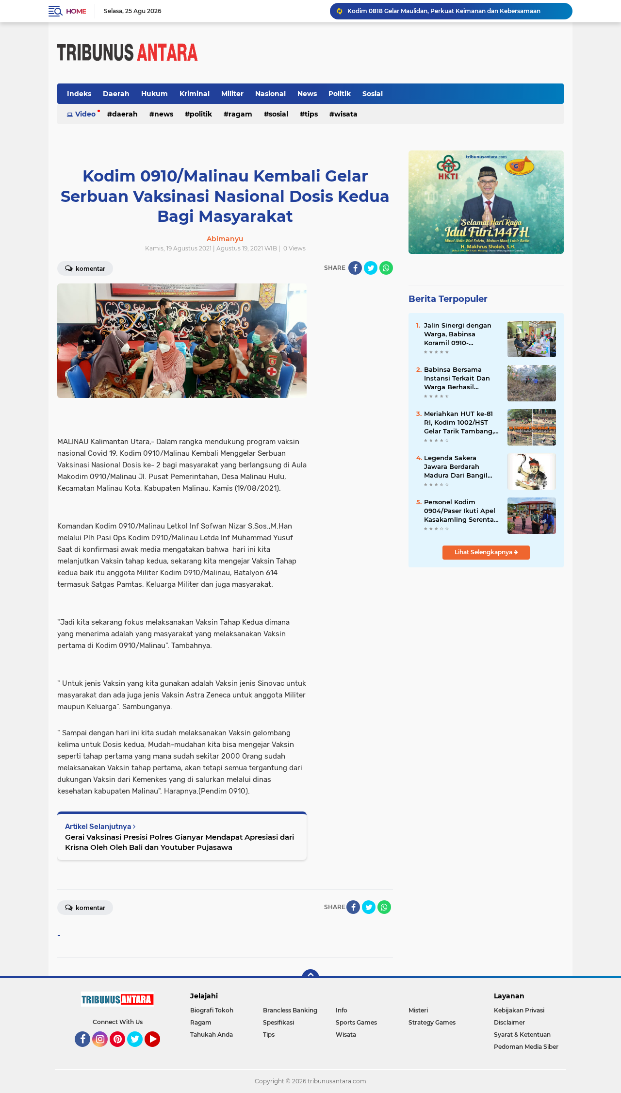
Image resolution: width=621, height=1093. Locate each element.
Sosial (372, 93)
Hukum (154, 93)
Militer (232, 93)
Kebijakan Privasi (519, 1010)
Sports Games (356, 1022)
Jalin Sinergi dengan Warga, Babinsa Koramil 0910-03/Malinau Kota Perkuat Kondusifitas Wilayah (458, 334)
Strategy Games (432, 1022)
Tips (311, 114)
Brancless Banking (290, 1010)
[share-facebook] (355, 268)
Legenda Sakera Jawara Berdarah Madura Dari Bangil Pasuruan (456, 467)
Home (76, 11)
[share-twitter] (370, 268)
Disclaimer (509, 1022)
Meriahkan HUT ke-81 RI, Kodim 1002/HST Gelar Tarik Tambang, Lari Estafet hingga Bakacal (459, 423)
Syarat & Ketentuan (522, 1034)
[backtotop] (310, 978)
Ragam (240, 114)
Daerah (116, 93)
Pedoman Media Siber (526, 1046)
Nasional (270, 93)
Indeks (79, 93)
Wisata (346, 114)
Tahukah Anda (211, 1034)
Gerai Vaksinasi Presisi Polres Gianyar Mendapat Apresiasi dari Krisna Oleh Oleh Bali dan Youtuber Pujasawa (179, 842)
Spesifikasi (278, 1022)
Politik (339, 93)
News (307, 93)
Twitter (139, 1051)
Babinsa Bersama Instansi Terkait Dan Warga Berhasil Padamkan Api (457, 378)
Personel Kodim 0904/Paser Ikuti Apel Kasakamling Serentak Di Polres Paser (461, 511)
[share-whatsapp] (386, 268)
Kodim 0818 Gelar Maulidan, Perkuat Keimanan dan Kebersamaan (443, 11)
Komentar (89, 268)
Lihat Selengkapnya (484, 552)
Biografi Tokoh (211, 1010)
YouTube (159, 1051)
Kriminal (195, 93)
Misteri (418, 1010)
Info (341, 1010)
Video (85, 114)
